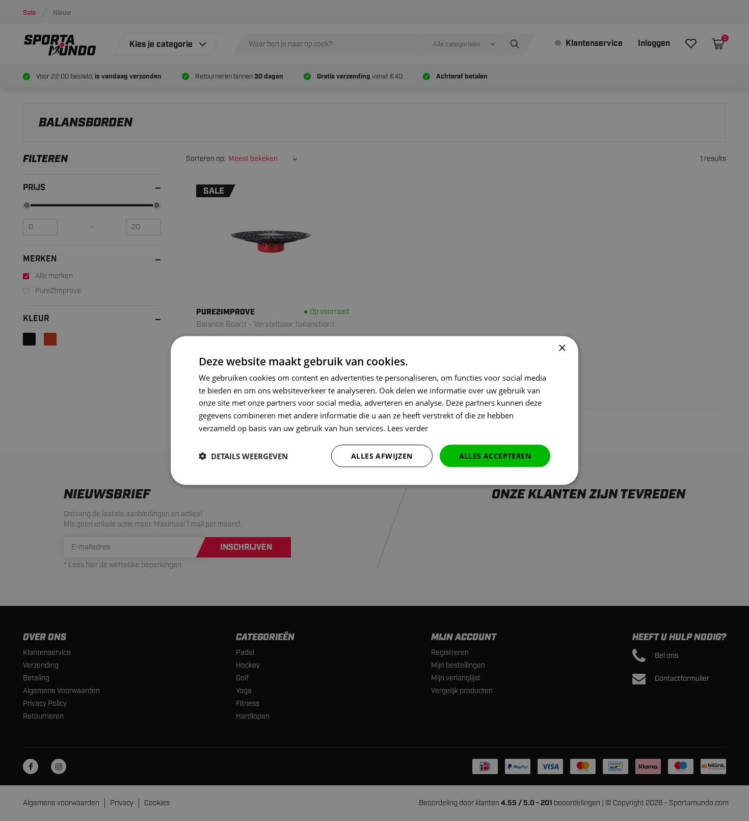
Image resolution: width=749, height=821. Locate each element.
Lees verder (407, 427)
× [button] (562, 348)
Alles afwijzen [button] (382, 455)
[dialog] (374, 410)
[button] (243, 456)
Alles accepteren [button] (495, 455)
